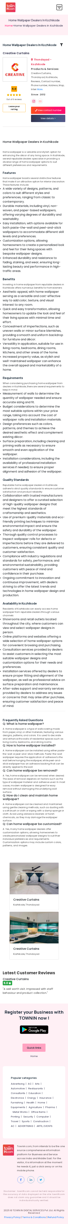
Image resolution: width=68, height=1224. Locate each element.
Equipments (18, 1107)
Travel (14, 1121)
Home (9, 25)
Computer (42, 1116)
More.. (40, 89)
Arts (37, 1084)
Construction (41, 1121)
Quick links (34, 1048)
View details (47, 118)
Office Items (38, 1112)
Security (28, 1116)
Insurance (46, 1098)
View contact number (49, 110)
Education (35, 1093)
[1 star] (19, 95)
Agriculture (35, 1107)
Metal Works (20, 1112)
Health (30, 1102)
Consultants (18, 1093)
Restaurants (35, 1088)
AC (29, 1084)
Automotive (18, 1088)
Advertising (17, 1084)
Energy (32, 1098)
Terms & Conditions (34, 1217)
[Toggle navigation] (59, 7)
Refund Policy (56, 1217)
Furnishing (17, 1102)
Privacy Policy (12, 1217)
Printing (15, 1116)
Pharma (50, 1107)
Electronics (17, 1098)
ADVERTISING (25, 1126)
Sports (26, 1121)
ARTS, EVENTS (44, 1126)
